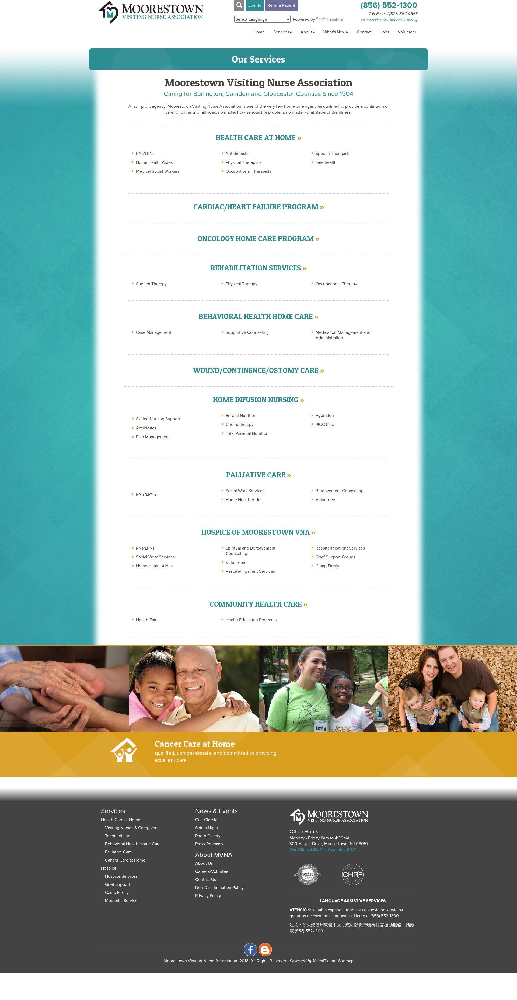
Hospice (108, 868)
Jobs (384, 32)
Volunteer (407, 32)
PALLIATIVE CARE (255, 474)
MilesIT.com (312, 961)
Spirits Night (206, 828)
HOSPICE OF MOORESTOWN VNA (255, 532)
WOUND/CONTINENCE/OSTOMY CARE (256, 370)
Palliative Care (118, 852)
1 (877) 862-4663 (402, 13)
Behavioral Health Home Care (133, 844)
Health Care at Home (120, 819)
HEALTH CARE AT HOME (256, 137)
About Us (204, 863)
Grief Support (117, 884)
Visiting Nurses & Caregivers (131, 828)
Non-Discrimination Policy (219, 887)
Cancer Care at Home (125, 860)
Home (259, 32)
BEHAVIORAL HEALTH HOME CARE (256, 316)
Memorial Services (122, 900)
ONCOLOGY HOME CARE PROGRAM (256, 238)
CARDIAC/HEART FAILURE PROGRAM (255, 206)
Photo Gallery (208, 836)
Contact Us (205, 879)
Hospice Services (121, 876)
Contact (364, 32)
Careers (202, 871)
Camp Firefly (117, 892)
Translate (334, 19)
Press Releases (209, 844)
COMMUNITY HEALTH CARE (256, 604)
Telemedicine (117, 836)
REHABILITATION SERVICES (255, 267)
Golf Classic (206, 819)
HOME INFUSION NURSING (256, 399)
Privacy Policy (208, 895)
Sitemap (346, 961)
